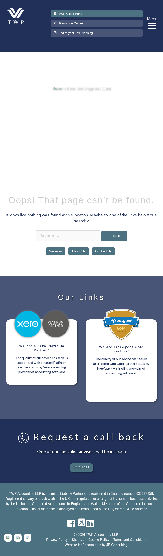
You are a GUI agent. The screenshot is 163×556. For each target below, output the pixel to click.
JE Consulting (117, 545)
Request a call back (87, 436)
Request (81, 467)
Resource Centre (70, 23)
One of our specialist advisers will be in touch (81, 451)
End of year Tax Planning (75, 33)
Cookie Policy (98, 540)
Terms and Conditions (129, 540)
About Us (79, 251)
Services (55, 251)
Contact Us (103, 251)
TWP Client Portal (70, 14)
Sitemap (78, 540)
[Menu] (153, 26)
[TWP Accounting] (15, 16)
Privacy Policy (57, 540)
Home (57, 88)
